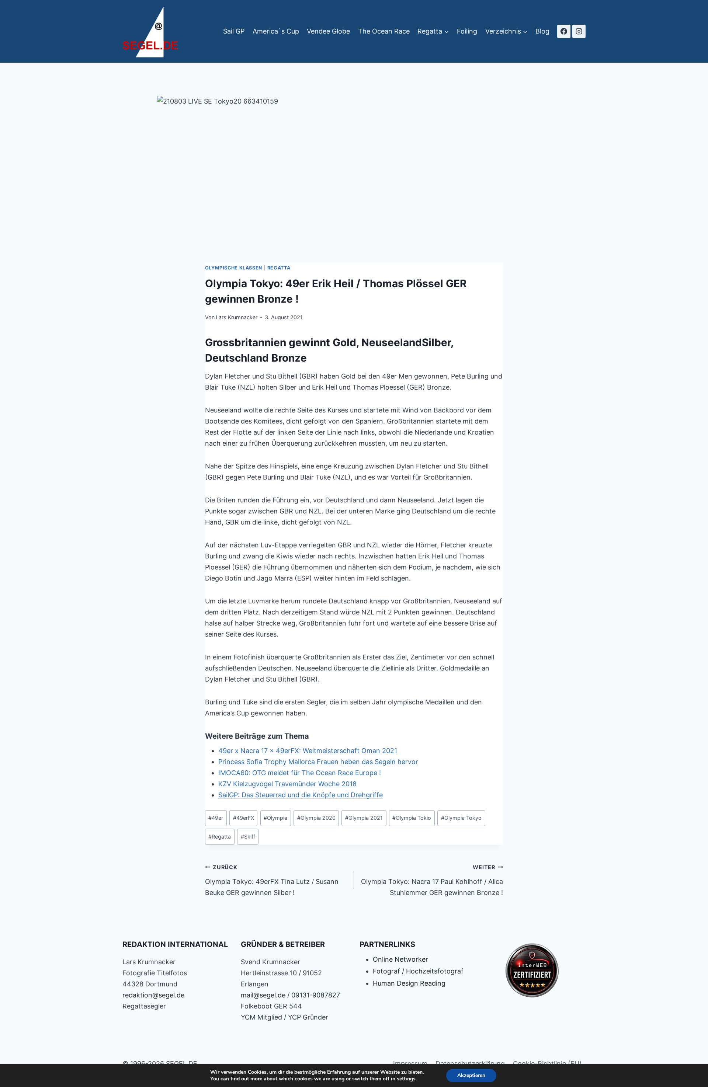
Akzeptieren (471, 1075)
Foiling (467, 31)
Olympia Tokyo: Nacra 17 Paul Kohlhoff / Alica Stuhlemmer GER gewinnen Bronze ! (432, 880)
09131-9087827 (315, 995)
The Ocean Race (384, 31)
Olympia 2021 (364, 818)
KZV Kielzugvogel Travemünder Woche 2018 (287, 784)
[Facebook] (563, 31)
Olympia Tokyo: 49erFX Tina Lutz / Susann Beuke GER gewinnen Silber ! (272, 880)
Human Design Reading (409, 983)
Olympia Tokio (411, 818)
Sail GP (233, 31)
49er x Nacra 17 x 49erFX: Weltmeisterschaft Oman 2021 (307, 751)
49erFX (243, 818)
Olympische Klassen (233, 268)
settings (406, 1079)
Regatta (278, 268)
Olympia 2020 (316, 818)
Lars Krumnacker (236, 317)
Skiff (248, 836)
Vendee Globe (328, 31)
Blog (542, 31)
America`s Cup (276, 31)
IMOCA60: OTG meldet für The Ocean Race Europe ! (299, 773)
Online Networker (400, 959)
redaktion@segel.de (153, 995)
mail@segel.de (263, 995)
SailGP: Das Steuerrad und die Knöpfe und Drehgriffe (300, 795)
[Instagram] (579, 31)
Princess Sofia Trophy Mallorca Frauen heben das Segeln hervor (318, 762)
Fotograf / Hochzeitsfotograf (418, 971)
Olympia (275, 818)
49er (215, 818)
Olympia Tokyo (461, 818)
